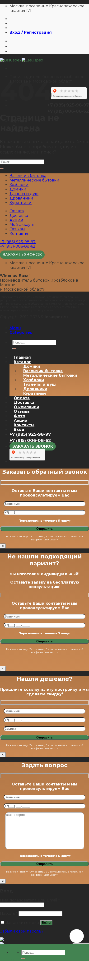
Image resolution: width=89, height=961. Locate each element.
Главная (22, 357)
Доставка (18, 215)
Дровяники (21, 198)
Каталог (22, 362)
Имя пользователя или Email (30, 900)
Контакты (18, 233)
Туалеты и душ (23, 193)
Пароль (9, 913)
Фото (19, 416)
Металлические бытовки (34, 180)
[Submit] (23, 958)
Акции (16, 220)
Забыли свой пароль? (21, 931)
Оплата (16, 211)
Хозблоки (18, 184)
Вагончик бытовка (27, 175)
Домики (17, 189)
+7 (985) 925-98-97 (18, 242)
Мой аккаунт (22, 224)
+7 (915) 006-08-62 (68, 111)
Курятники (20, 202)
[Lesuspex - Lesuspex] (21, 60)
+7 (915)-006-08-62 (18, 246)
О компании (26, 407)
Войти (46, 922)
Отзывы (17, 229)
